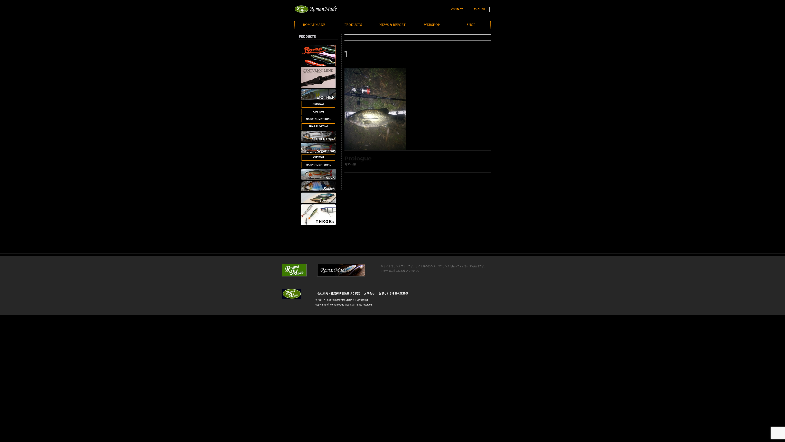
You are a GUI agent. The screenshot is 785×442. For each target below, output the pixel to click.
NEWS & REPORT (392, 24)
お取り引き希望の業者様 (393, 293)
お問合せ (369, 293)
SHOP (471, 24)
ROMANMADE (314, 24)
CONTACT (457, 9)
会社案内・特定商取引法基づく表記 (338, 293)
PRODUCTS (353, 24)
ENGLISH (479, 9)
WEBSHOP (432, 24)
